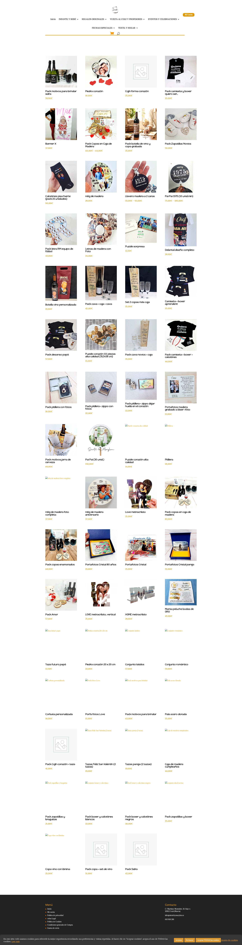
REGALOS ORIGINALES (93, 19)
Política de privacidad (55, 915)
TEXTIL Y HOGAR (126, 28)
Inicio (53, 19)
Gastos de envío (53, 928)
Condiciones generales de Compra (60, 925)
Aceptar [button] (179, 940)
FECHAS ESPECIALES (102, 28)
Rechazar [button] (189, 940)
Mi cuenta (51, 912)
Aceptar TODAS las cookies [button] (208, 940)
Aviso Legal (51, 918)
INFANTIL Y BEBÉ (67, 19)
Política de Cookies (54, 922)
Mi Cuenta (189, 15)
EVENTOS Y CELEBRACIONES (162, 19)
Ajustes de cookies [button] (229, 940)
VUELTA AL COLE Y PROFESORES (126, 19)
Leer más (15, 941)
